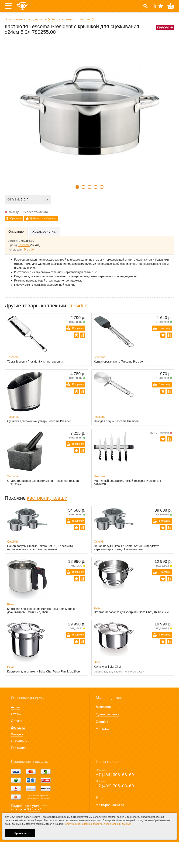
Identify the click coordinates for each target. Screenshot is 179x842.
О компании (20, 741)
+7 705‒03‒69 (115, 786)
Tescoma (84, 19)
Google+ (102, 721)
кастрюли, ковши (47, 498)
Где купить (19, 748)
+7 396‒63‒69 (115, 774)
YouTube (102, 729)
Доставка (18, 727)
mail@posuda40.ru (110, 805)
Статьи (16, 714)
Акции (15, 707)
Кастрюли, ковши (63, 19)
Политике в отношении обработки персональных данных (97, 823)
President (30, 249)
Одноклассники (107, 714)
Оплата (16, 721)
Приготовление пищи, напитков (26, 19)
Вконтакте (103, 707)
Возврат (17, 734)
